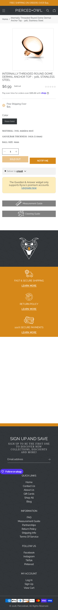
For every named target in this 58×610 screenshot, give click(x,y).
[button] (3, 10)
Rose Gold (11, 122)
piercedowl (22, 606)
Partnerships (29, 525)
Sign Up (29, 584)
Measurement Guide (29, 521)
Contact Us (29, 486)
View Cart (29, 587)
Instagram (29, 556)
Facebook (29, 552)
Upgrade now (29, 188)
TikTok (29, 560)
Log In (29, 580)
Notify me (42, 161)
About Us (29, 490)
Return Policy (29, 529)
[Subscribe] (49, 459)
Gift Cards (29, 493)
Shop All (29, 497)
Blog (29, 501)
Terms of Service (29, 536)
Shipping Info (29, 532)
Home (5, 19)
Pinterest (29, 564)
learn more (29, 285)
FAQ (29, 517)
